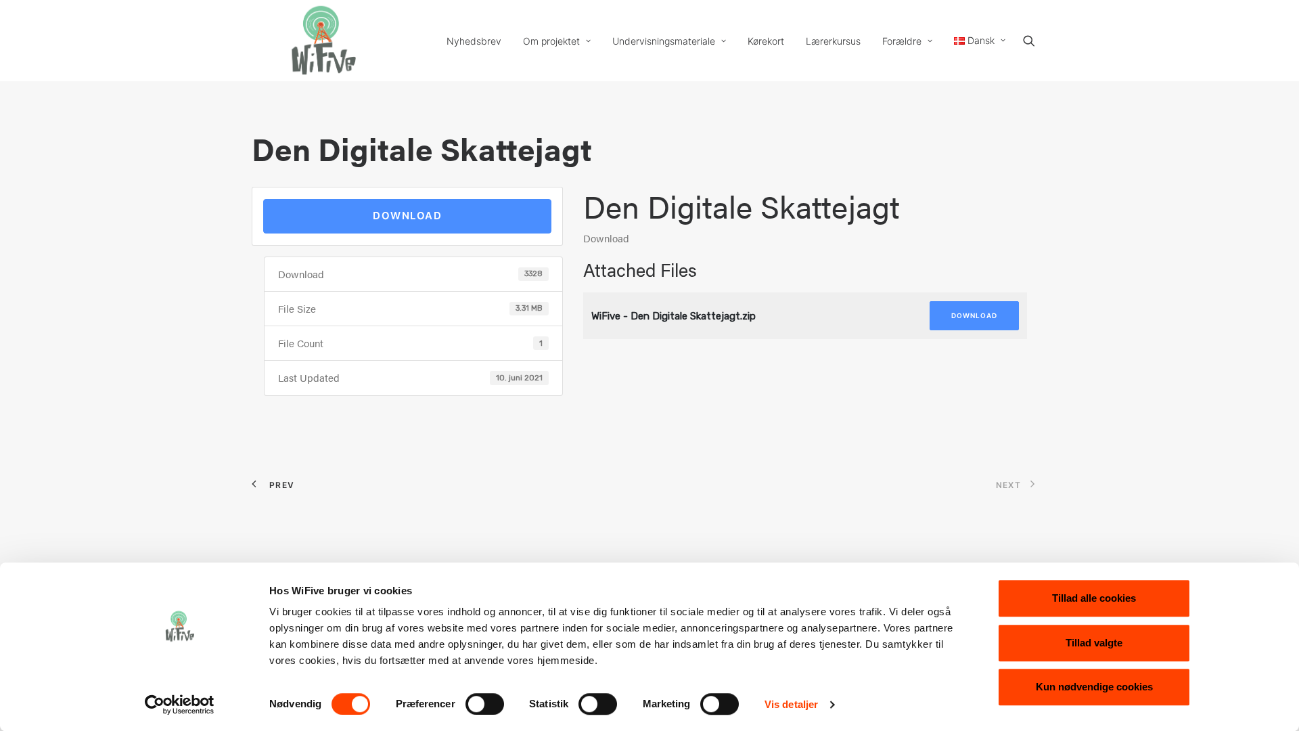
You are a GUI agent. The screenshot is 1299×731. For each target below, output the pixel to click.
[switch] (484, 704)
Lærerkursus (833, 41)
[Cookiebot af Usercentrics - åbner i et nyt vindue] (179, 704)
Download (407, 215)
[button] (1035, 40)
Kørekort (766, 41)
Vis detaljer (791, 704)
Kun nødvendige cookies (1094, 686)
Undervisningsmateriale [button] (663, 41)
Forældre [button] (901, 41)
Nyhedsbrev (474, 41)
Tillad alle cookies (1094, 598)
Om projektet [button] (551, 41)
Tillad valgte (1094, 642)
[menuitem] (474, 41)
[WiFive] (319, 40)
